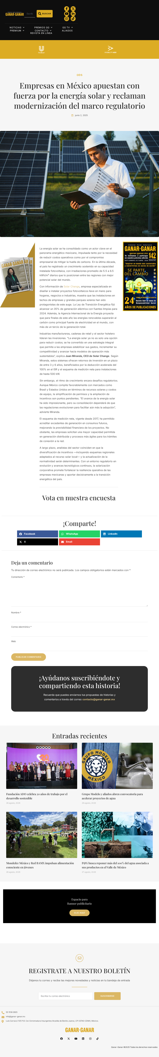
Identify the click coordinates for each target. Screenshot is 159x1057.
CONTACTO (41, 30)
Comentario (18, 577)
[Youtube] (66, 13)
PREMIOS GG (41, 27)
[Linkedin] (83, 1039)
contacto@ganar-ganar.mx (98, 699)
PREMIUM (15, 30)
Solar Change (72, 286)
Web (13, 641)
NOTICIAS (15, 27)
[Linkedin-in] (73, 13)
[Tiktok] (73, 18)
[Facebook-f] (66, 8)
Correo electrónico (21, 626)
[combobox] (29, 13)
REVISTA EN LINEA (41, 33)
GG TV (66, 27)
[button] (37, 533)
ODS (79, 75)
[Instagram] (66, 18)
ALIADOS (67, 30)
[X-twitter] (73, 8)
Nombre (16, 612)
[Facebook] (61, 1039)
